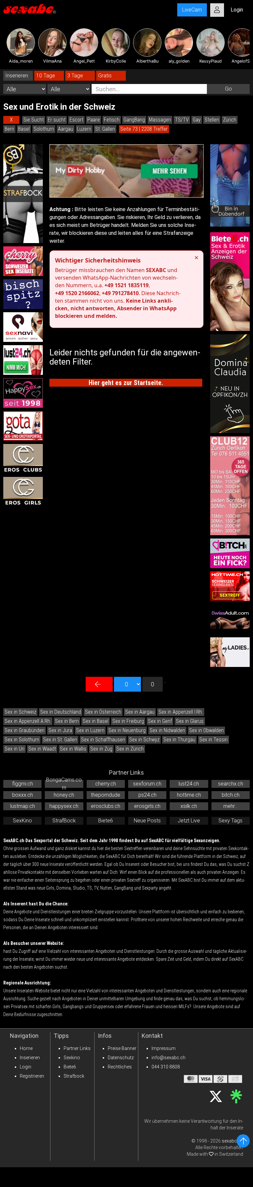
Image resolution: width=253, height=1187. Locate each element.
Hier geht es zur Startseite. (126, 383)
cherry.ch (105, 784)
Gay (197, 120)
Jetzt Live (189, 820)
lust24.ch (189, 784)
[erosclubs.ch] (23, 459)
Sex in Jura (60, 730)
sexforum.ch (147, 784)
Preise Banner (122, 1048)
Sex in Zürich (130, 749)
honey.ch (64, 795)
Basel (24, 129)
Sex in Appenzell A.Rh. (28, 721)
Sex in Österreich (103, 712)
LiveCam (192, 10)
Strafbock (74, 1076)
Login (25, 1066)
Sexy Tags (230, 820)
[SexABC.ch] (29, 10)
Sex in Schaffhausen (103, 739)
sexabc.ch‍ (232, 1141)
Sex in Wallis (73, 749)
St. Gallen (105, 129)
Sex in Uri (14, 749)
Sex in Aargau (140, 712)
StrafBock (64, 820)
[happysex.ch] (23, 393)
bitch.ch (230, 795)
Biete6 (105, 820)
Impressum (164, 1048)
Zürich (229, 120)
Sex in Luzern (90, 730)
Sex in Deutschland (60, 712)
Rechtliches (120, 1066)
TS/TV (182, 120)
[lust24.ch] (23, 360)
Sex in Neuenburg (127, 730)
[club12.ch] (230, 485)
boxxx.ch (22, 795)
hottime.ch (189, 795)
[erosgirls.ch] (23, 492)
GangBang (134, 120)
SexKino (22, 820)
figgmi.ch (22, 784)
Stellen (212, 120)
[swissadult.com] (230, 619)
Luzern (84, 129)
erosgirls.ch (147, 806)
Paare (93, 120)
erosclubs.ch (105, 806)
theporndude (105, 795)
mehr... (230, 806)
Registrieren (32, 1076)
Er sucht (57, 120)
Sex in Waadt (42, 749)
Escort (76, 120)
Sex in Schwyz (144, 739)
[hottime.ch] (230, 586)
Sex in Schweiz (20, 712)
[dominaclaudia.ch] (230, 383)
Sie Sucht (33, 120)
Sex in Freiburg (128, 721)
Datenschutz (121, 1057)
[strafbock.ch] (23, 193)
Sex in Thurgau (179, 739)
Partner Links (77, 1048)
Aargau (65, 129)
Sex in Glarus (190, 721)
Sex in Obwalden (206, 730)
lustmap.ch (22, 806)
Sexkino (72, 1057)
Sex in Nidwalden (167, 730)
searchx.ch (230, 784)
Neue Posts (147, 820)
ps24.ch (147, 795)
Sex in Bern (67, 721)
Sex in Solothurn (22, 739)
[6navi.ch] (23, 327)
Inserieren (30, 1057)
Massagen (160, 120)
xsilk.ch (189, 806)
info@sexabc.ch (168, 1057)
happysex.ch (63, 806)
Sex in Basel (95, 721)
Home (26, 1048)
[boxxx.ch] (23, 294)
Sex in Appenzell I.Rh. (180, 712)
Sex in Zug (101, 749)
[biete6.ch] (230, 281)
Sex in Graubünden (24, 730)
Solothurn (44, 129)
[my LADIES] (230, 652)
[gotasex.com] (23, 426)
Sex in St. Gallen (60, 739)
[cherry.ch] (23, 261)
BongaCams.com (64, 784)
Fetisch (112, 120)
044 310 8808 (166, 1066)
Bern (9, 129)
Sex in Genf (160, 721)
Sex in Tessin (213, 739)
